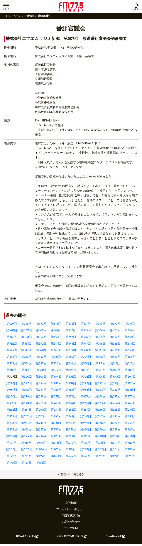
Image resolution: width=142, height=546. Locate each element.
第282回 (115, 390)
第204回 (70, 449)
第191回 (130, 456)
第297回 (26, 383)
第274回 (100, 396)
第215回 (41, 443)
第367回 (56, 330)
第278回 (41, 396)
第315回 (26, 370)
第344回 (130, 343)
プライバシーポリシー (71, 509)
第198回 (26, 456)
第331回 (56, 357)
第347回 (85, 343)
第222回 (70, 436)
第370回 (11, 330)
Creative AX (114, 536)
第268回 (56, 403)
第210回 (115, 443)
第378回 (26, 324)
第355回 (100, 337)
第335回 (130, 350)
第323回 (41, 363)
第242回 (41, 423)
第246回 (115, 416)
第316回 (12, 370)
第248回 (85, 416)
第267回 (70, 403)
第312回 (71, 370)
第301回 (100, 376)
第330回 (70, 357)
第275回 (85, 396)
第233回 (41, 429)
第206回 (41, 449)
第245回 (130, 416)
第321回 (71, 363)
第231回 (71, 429)
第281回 (130, 390)
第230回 (85, 429)
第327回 (115, 357)
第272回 (130, 396)
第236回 (130, 423)
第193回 (100, 456)
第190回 (11, 462)
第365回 (85, 330)
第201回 (115, 449)
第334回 (11, 357)
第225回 (26, 436)
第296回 (41, 383)
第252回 (26, 416)
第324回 (26, 363)
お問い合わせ (71, 521)
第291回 (115, 383)
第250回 (56, 416)
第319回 (100, 363)
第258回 (70, 409)
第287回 (41, 390)
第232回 (56, 429)
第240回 (70, 423)
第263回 (130, 403)
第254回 (130, 409)
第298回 (11, 383)
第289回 (11, 390)
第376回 (56, 324)
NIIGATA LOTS (24, 536)
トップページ (13, 16)
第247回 (100, 416)
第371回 (130, 324)
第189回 (26, 462)
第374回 (86, 324)
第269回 (41, 403)
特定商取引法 (71, 515)
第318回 (115, 363)
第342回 (26, 350)
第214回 (56, 443)
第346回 (100, 343)
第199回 (12, 456)
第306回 (26, 376)
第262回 (11, 409)
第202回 (100, 449)
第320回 (85, 363)
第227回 (130, 429)
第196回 (56, 456)
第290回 (130, 383)
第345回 (115, 343)
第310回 (100, 370)
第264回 (115, 403)
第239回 (85, 423)
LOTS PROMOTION (69, 536)
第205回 (56, 449)
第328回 (100, 357)
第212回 (86, 443)
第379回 (11, 324)
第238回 (100, 423)
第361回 (12, 337)
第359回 (41, 337)
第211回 (100, 443)
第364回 (100, 330)
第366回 (70, 330)
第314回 (41, 370)
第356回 (85, 337)
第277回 (56, 396)
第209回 (130, 443)
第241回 (56, 423)
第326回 (130, 357)
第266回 (85, 403)
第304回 (56, 376)
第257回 (85, 409)
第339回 (71, 350)
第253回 (11, 416)
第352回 (11, 343)
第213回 (71, 443)
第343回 (11, 350)
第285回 (70, 390)
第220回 (100, 436)
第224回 (41, 436)
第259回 (56, 409)
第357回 (71, 337)
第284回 (85, 390)
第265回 (100, 403)
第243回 (26, 423)
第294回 (71, 383)
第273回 (115, 396)
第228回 (115, 429)
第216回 (26, 443)
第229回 (100, 429)
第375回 (71, 324)
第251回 (41, 416)
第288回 (26, 390)
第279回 (26, 396)
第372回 (115, 324)
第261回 (26, 409)
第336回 (115, 350)
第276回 (70, 396)
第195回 (71, 456)
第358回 (56, 337)
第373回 (100, 324)
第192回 (115, 456)
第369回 (26, 330)
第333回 (26, 357)
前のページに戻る (72, 474)
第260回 (41, 409)
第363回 (115, 330)
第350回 (41, 343)
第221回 (86, 436)
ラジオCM (71, 528)
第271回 (12, 403)
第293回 (85, 383)
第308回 (130, 370)
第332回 (41, 357)
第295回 (56, 383)
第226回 (11, 436)
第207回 (26, 449)
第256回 (100, 409)
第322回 (56, 363)
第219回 (115, 436)
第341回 (41, 350)
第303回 (70, 376)
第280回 (11, 396)
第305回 (41, 376)
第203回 (85, 449)
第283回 (100, 390)
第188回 (41, 462)
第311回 (85, 370)
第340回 (56, 350)
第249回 (70, 416)
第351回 (26, 343)
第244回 (11, 423)
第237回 (115, 423)
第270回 (26, 403)
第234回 (26, 429)
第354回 (115, 337)
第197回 (41, 456)
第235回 (11, 429)
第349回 (56, 343)
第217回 (12, 443)
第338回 (85, 350)
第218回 (130, 436)
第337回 (100, 350)
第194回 (86, 456)
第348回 (71, 343)
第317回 (130, 363)
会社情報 (29, 16)
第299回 (130, 376)
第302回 (85, 376)
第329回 (85, 357)
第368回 (41, 330)
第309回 (115, 370)
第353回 (130, 337)
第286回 (56, 390)
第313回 (56, 370)
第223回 (56, 436)
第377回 (41, 324)
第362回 (130, 330)
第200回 (130, 449)
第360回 (26, 337)
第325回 (11, 363)
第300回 (115, 376)
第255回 (115, 409)
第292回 (100, 383)
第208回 (11, 449)
